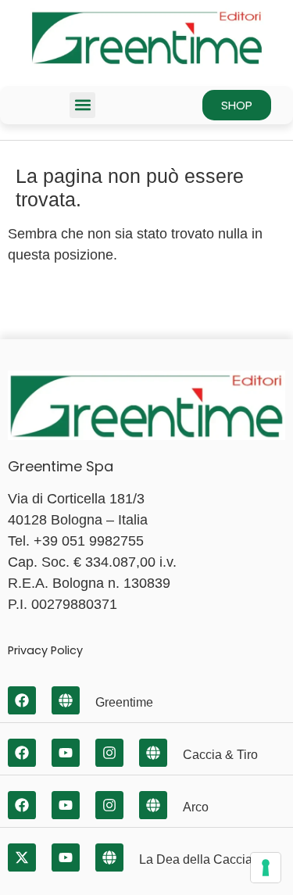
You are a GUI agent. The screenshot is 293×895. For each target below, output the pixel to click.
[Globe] (66, 700)
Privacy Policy (45, 650)
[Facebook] (22, 700)
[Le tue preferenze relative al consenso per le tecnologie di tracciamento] (265, 867)
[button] (82, 105)
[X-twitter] (22, 857)
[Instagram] (109, 753)
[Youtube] (66, 753)
